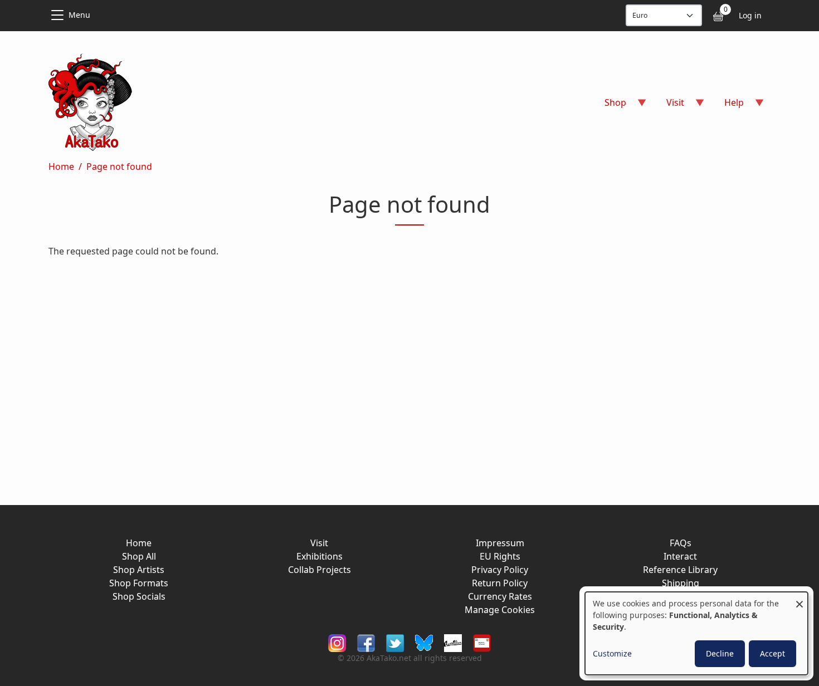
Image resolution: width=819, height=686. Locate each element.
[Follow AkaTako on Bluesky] (424, 642)
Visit (319, 543)
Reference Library (680, 570)
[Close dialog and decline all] (799, 599)
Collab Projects (319, 570)
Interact (680, 556)
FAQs (680, 543)
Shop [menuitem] (608, 106)
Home (61, 166)
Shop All (139, 556)
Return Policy (500, 583)
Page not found (119, 166)
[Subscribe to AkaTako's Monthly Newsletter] (482, 642)
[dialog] (696, 633)
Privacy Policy (499, 570)
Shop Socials (139, 596)
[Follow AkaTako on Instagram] (337, 642)
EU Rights (500, 556)
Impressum (500, 543)
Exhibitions (319, 556)
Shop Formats (138, 583)
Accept (772, 653)
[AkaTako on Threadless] (453, 642)
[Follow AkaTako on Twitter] (395, 642)
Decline (720, 653)
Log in (750, 15)
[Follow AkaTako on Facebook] (366, 642)
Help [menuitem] (727, 106)
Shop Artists (138, 570)
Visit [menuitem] (668, 106)
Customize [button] (612, 653)
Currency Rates (500, 596)
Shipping (680, 583)
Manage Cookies (500, 610)
